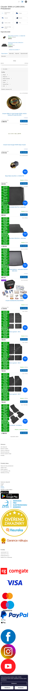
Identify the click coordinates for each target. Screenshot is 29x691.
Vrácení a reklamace (5, 450)
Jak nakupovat (4, 446)
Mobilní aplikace (4, 469)
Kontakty (2, 455)
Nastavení (14, 683)
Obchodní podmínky (5, 452)
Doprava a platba (4, 448)
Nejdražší (17, 53)
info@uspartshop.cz (5, 555)
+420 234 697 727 (4, 552)
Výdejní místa (3, 467)
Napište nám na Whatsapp (6, 557)
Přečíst (2, 486)
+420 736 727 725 (4, 553)
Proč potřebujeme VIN (5, 470)
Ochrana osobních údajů (6, 453)
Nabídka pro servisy (5, 472)
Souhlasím (20, 687)
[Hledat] (19, 1)
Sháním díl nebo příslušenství (7, 465)
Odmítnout (7, 687)
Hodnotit (2, 487)
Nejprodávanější (24, 53)
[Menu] (26, 1)
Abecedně (3, 56)
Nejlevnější (11, 53)
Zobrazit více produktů (14, 49)
